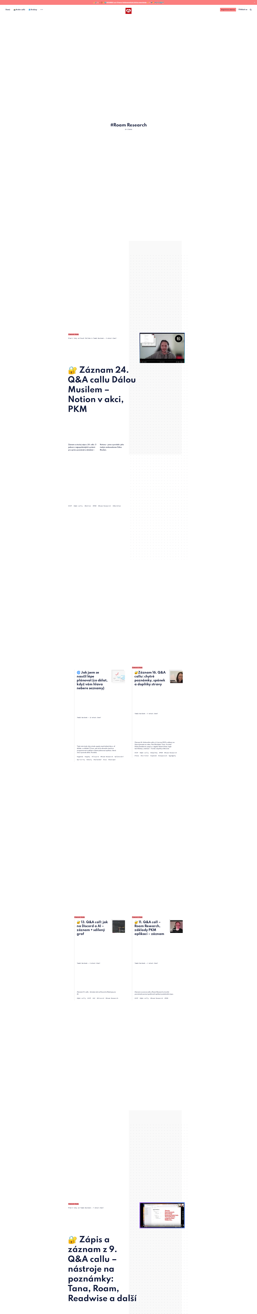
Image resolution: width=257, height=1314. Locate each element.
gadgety (173, 756)
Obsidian (117, 506)
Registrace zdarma (228, 9)
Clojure (96, 757)
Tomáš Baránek (98, 338)
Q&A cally (79, 506)
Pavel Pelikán (85, 338)
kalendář (98, 760)
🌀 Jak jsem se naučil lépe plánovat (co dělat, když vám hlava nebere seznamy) (92, 680)
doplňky (154, 753)
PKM (95, 506)
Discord (101, 998)
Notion (88, 506)
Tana (137, 756)
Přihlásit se (243, 9)
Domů (8, 10)
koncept (112, 760)
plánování (120, 757)
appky (88, 757)
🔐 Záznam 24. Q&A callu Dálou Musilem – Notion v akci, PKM (102, 390)
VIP (70, 506)
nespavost (163, 756)
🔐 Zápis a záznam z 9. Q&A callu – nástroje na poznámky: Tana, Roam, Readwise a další (102, 1269)
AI (94, 998)
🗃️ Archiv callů (19, 10)
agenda (80, 757)
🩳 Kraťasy (33, 10)
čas (105, 760)
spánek (154, 756)
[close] (254, 2)
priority (81, 760)
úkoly (89, 760)
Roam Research (105, 506)
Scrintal (145, 756)
